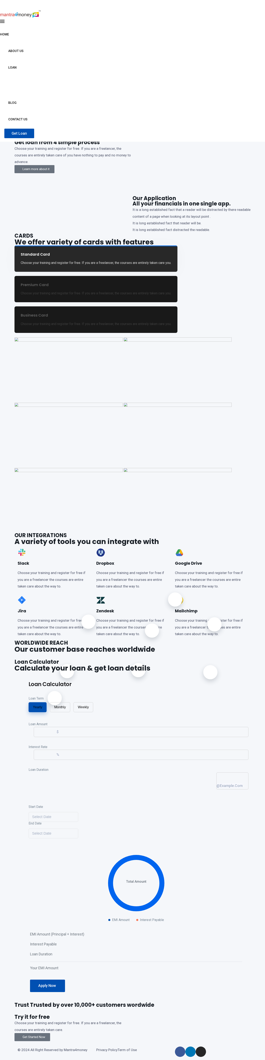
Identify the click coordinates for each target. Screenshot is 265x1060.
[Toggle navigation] (2, 21)
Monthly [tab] (60, 707)
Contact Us (18, 119)
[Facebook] (180, 1052)
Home (5, 34)
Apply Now (47, 985)
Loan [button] (12, 67)
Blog (12, 103)
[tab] (95, 258)
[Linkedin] (190, 1052)
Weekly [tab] (83, 707)
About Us (16, 51)
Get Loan (19, 133)
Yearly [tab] (37, 707)
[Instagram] (201, 1052)
